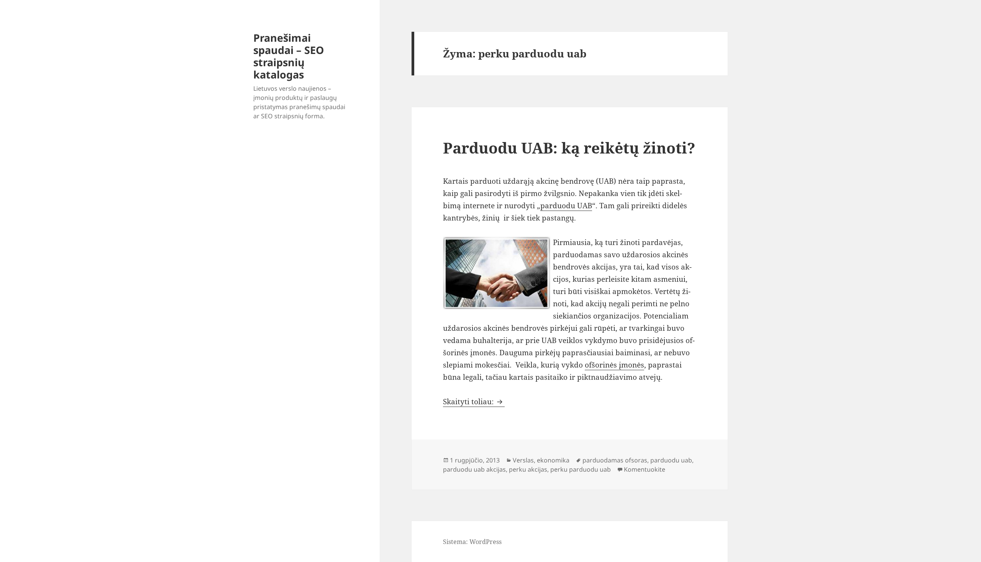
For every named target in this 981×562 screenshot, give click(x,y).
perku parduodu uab (580, 469)
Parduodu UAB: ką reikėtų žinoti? (569, 147)
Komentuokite (644, 469)
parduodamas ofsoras (614, 460)
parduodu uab (671, 460)
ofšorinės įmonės (614, 365)
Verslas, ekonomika (541, 460)
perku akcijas (528, 469)
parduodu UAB (566, 206)
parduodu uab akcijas (474, 469)
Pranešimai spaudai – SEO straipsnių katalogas (288, 56)
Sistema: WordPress (472, 541)
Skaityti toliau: (474, 402)
